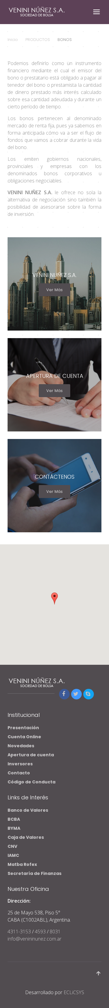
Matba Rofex (22, 864)
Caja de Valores (26, 837)
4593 (40, 931)
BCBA (14, 819)
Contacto (19, 773)
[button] (54, 598)
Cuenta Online (24, 737)
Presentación (23, 728)
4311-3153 (20, 931)
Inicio (13, 39)
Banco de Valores (28, 810)
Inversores (20, 764)
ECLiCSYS (74, 992)
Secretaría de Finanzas (34, 873)
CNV (12, 846)
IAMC (13, 855)
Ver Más (54, 290)
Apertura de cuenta (31, 755)
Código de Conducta (31, 782)
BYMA (14, 828)
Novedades (21, 746)
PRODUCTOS (37, 39)
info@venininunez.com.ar (34, 938)
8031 (55, 931)
